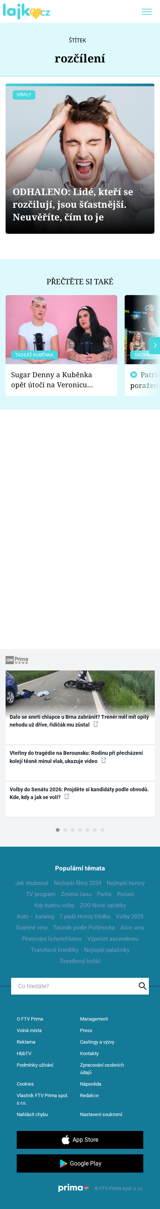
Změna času (76, 894)
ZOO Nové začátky (103, 905)
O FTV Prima (30, 1019)
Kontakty (89, 1053)
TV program (40, 894)
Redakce (89, 1095)
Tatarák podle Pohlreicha (84, 927)
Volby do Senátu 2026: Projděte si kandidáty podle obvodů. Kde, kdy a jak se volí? (79, 793)
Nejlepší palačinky (106, 950)
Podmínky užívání (35, 1065)
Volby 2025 (129, 916)
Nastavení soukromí (101, 1114)
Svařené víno (32, 927)
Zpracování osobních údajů (102, 1068)
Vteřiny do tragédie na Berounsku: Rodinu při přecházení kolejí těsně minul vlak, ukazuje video (76, 757)
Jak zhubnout (31, 883)
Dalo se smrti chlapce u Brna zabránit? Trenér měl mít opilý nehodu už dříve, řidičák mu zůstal (79, 721)
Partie (104, 894)
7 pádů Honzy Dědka (85, 916)
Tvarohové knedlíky (55, 950)
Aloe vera (132, 927)
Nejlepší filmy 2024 (77, 883)
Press (86, 1030)
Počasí (125, 894)
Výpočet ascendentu (112, 938)
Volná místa (29, 1030)
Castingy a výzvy (97, 1042)
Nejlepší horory (126, 883)
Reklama (26, 1042)
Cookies (25, 1084)
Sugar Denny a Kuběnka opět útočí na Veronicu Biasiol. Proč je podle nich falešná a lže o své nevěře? (55, 379)
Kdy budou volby (54, 905)
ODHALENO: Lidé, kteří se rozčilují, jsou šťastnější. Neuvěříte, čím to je (73, 204)
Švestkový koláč (80, 961)
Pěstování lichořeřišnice (52, 938)
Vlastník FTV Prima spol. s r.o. (42, 1099)
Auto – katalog (35, 916)
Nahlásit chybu (32, 1114)
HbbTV (24, 1053)
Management (94, 1019)
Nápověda (90, 1084)
